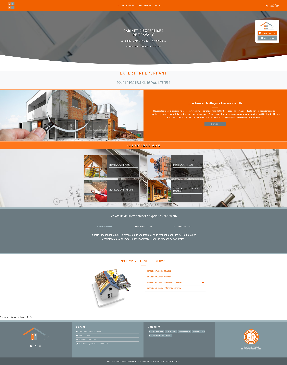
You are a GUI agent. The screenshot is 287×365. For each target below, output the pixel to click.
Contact (156, 5)
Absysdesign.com (160, 361)
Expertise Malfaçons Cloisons (159, 277)
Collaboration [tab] (183, 226)
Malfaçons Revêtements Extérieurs (160, 335)
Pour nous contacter (87, 339)
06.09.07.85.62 (85, 335)
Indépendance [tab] (106, 226)
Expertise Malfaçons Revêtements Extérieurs (164, 283)
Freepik (177, 361)
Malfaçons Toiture (184, 331)
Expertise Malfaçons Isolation (159, 271)
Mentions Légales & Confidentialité (93, 343)
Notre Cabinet (131, 5)
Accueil (121, 5)
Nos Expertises (145, 5)
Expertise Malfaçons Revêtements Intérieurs (164, 288)
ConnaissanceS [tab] (144, 226)
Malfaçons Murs (171, 331)
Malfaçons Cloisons (198, 331)
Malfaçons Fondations (156, 331)
